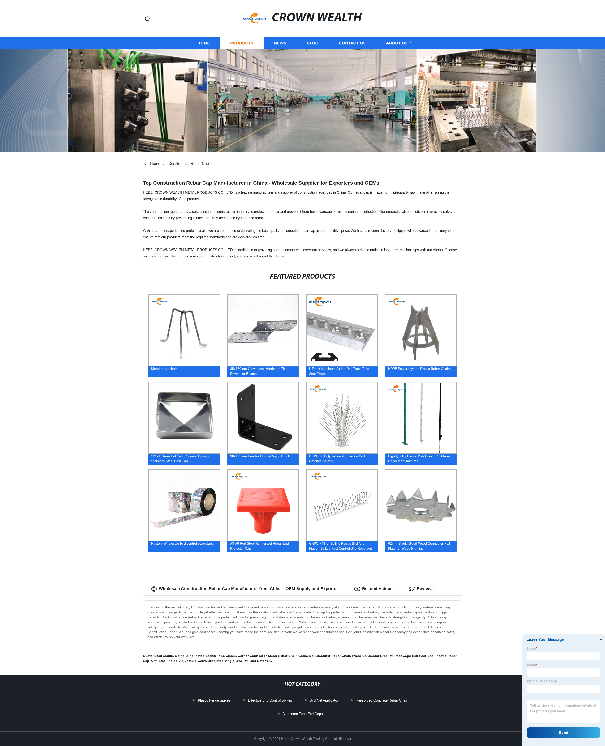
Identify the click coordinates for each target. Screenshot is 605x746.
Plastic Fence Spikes (214, 700)
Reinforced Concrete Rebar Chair (381, 700)
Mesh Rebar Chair (282, 656)
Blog (312, 43)
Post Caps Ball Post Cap (414, 656)
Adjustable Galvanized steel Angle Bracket (213, 661)
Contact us (352, 43)
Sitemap (345, 739)
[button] (147, 19)
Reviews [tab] (425, 588)
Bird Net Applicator (324, 700)
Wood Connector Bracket (372, 656)
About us (397, 43)
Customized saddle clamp (164, 656)
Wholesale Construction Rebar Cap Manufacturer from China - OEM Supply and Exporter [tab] (248, 588)
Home (203, 43)
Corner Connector (252, 656)
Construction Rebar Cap (188, 164)
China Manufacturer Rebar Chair (324, 656)
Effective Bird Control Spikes (270, 700)
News (280, 43)
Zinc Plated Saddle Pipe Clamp (211, 656)
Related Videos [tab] (377, 588)
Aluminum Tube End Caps (302, 714)
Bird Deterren (260, 661)
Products (241, 43)
